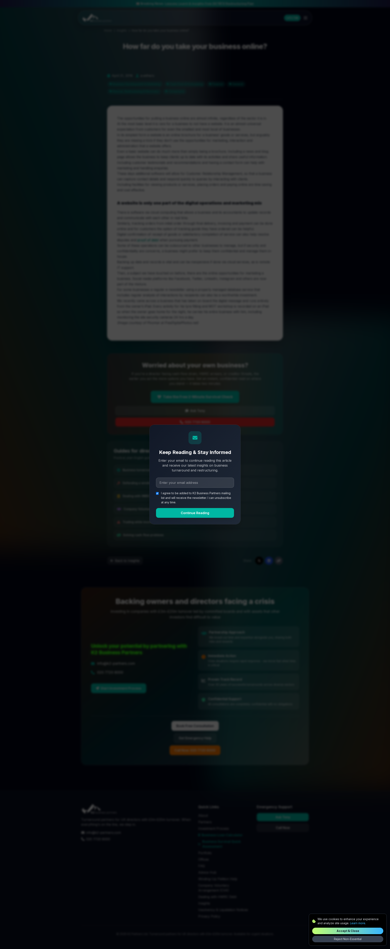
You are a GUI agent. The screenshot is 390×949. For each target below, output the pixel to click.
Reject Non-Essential (348, 939)
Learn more (357, 923)
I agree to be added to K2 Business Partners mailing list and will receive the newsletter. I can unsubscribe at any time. (196, 497)
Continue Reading (195, 513)
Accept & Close (348, 931)
